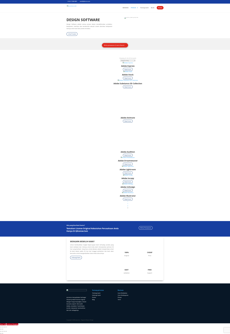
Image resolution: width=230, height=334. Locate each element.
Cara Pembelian (122, 293)
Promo (160, 8)
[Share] (4, 331)
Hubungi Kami (76, 257)
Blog (93, 299)
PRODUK (133, 8)
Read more (127, 69)
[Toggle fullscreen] (2, 331)
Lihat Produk (72, 34)
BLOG (152, 8)
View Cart (3, 324)
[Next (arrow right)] (2, 333)
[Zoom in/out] (0, 331)
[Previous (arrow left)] (0, 333)
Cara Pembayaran (123, 295)
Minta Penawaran (145, 228)
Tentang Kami (144, 8)
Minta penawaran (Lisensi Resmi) (114, 45)
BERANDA (125, 8)
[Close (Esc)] (6, 331)
